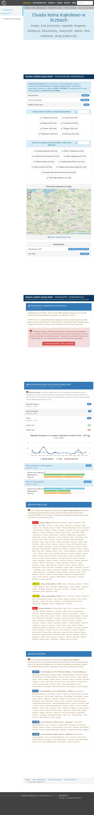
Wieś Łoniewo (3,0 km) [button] (44, 162)
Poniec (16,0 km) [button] (49, 128)
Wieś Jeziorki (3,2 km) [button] (43, 167)
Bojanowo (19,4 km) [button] (49, 134)
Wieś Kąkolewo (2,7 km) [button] (76, 156)
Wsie (74, 3)
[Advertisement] (11, 35)
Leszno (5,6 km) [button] (70, 118)
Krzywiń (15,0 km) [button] (70, 123)
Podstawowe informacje (7, 11)
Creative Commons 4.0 (29, 795)
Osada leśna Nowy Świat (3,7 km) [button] (72, 167)
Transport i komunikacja (12, 19)
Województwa (39, 3)
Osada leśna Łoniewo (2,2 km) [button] (46, 156)
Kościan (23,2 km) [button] (71, 134)
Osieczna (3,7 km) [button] (50, 118)
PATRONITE (63, 795)
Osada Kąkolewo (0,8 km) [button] (46, 151)
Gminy (59, 3)
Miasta (67, 3)
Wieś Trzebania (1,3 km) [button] (74, 151)
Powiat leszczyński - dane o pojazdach (60, 343)
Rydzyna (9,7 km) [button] (49, 123)
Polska (27, 8)
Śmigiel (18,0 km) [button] (70, 128)
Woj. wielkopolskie (39, 8)
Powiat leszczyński (55, 8)
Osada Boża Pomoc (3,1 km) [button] (72, 162)
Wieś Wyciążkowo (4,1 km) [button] (60, 178)
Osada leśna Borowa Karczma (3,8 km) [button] (60, 172)
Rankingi (27, 3)
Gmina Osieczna (70, 8)
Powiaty (51, 3)
